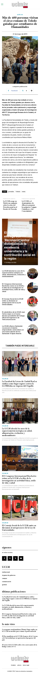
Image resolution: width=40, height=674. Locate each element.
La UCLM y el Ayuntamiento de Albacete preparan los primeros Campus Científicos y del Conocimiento (29, 206)
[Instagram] (10, 558)
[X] (15, 558)
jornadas (11, 191)
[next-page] (34, 222)
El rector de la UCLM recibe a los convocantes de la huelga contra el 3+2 (19, 646)
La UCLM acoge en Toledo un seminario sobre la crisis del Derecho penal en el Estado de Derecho (10, 205)
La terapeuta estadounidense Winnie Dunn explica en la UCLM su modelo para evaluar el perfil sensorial (19, 630)
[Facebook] (4, 558)
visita (23, 191)
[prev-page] (30, 222)
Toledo (18, 191)
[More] (31, 91)
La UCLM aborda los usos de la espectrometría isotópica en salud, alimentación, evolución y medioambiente (13, 273)
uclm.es (20, 14)
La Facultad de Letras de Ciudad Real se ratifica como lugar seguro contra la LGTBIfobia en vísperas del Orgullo (19, 383)
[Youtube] (21, 558)
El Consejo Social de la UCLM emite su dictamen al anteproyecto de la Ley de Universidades (12, 301)
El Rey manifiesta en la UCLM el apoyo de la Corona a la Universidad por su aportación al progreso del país (20, 638)
